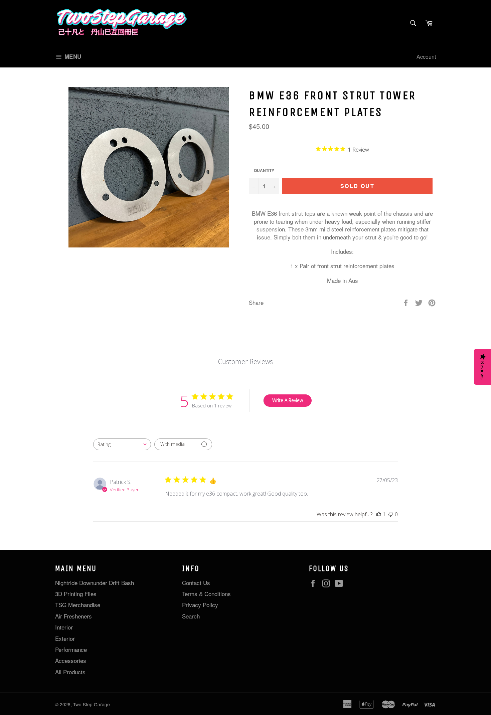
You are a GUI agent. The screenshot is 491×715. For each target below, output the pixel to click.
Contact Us (196, 582)
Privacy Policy (200, 604)
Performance (71, 649)
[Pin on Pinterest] (432, 302)
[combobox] (122, 444)
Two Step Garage (91, 704)
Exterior (65, 638)
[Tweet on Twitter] (420, 302)
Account (426, 56)
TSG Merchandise (77, 604)
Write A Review (287, 400)
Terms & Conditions (206, 593)
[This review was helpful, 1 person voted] (378, 514)
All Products (70, 672)
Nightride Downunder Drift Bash (94, 582)
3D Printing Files (76, 593)
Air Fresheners (73, 616)
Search (191, 616)
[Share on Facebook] (407, 302)
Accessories (70, 660)
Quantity (264, 170)
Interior (64, 627)
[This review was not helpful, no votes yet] (390, 514)
